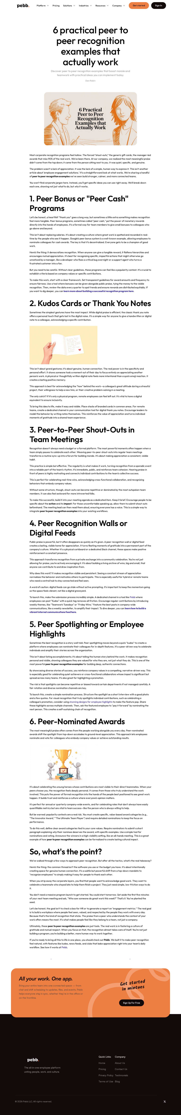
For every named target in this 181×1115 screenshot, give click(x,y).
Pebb (132, 597)
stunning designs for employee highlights (90, 701)
